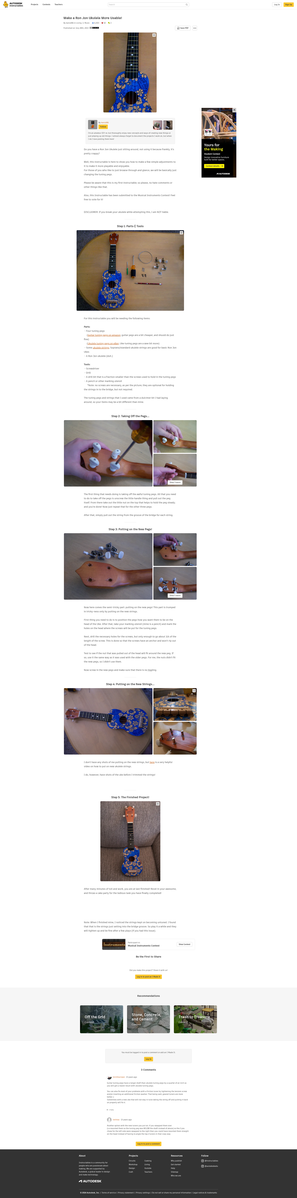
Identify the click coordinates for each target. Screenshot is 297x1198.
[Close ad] (234, 110)
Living (79, 23)
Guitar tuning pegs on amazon (104, 335)
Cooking (148, 1160)
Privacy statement (126, 1192)
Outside (147, 1168)
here (152, 762)
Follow (103, 126)
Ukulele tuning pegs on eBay (103, 343)
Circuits (132, 1160)
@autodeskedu (211, 1166)
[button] (194, 28)
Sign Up (288, 4)
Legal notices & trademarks (205, 1192)
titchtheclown (119, 1077)
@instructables (211, 1160)
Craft (131, 1172)
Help (173, 1168)
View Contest (184, 944)
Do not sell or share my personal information (171, 1192)
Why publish (176, 1160)
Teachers (59, 4)
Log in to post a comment (148, 1143)
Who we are (176, 1175)
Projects (34, 4)
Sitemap (174, 1172)
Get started (176, 1164)
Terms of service (109, 1192)
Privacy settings (143, 1192)
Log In (277, 4)
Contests (46, 4)
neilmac (116, 1120)
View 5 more (175, 595)
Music (87, 23)
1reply (111, 1110)
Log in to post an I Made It (148, 976)
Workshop (133, 1164)
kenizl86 (70, 23)
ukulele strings (101, 347)
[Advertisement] (219, 143)
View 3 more (175, 482)
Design (132, 1168)
